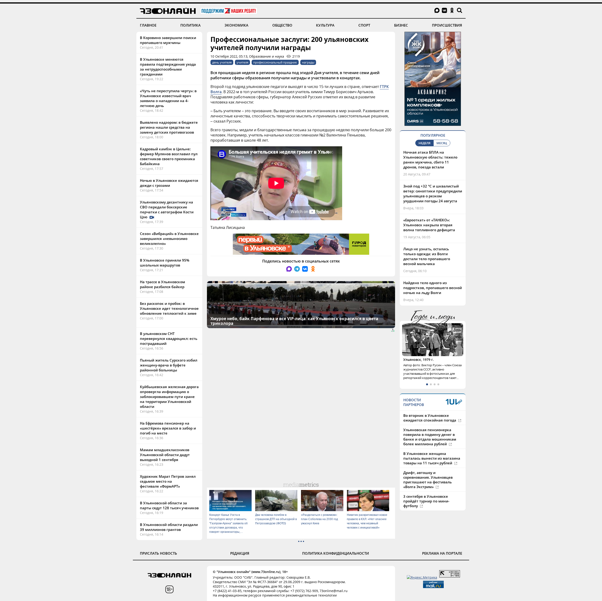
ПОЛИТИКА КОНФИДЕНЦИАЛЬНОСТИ (335, 553)
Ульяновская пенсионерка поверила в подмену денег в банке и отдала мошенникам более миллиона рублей (429, 436)
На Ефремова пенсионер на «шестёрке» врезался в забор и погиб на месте (168, 428)
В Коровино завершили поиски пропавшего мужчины (168, 40)
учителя (242, 62)
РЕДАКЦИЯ (239, 553)
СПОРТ (364, 25)
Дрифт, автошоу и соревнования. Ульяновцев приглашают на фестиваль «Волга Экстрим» (428, 479)
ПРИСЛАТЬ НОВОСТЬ (158, 553)
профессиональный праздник (275, 62)
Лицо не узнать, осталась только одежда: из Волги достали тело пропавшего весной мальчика (426, 256)
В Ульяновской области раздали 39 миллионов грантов (169, 527)
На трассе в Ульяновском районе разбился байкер (162, 284)
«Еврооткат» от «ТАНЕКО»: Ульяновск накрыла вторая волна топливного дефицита (429, 225)
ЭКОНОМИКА (236, 25)
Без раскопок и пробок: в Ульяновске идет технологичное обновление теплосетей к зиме (169, 308)
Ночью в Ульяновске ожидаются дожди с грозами (169, 183)
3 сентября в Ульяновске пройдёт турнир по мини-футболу (426, 501)
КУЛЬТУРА (325, 25)
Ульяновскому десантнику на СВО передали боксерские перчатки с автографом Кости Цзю (167, 209)
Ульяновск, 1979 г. (418, 359)
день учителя (222, 62)
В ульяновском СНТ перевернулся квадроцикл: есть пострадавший (168, 338)
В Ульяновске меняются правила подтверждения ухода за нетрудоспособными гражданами (168, 66)
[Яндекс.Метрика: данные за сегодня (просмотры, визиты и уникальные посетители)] (422, 577)
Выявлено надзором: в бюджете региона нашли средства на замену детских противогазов (169, 127)
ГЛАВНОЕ (148, 25)
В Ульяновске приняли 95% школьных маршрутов (164, 262)
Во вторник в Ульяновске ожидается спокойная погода (430, 417)
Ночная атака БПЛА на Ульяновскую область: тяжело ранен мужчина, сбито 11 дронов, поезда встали (430, 159)
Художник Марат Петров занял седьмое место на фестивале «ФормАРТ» (168, 481)
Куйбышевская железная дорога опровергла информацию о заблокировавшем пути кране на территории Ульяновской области (169, 396)
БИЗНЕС (401, 25)
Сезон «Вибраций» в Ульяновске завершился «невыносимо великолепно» (169, 238)
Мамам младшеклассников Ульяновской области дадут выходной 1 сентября (165, 454)
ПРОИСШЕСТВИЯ (447, 25)
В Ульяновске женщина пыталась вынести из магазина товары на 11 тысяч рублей (431, 458)
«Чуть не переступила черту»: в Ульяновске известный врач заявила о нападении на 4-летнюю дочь (168, 98)
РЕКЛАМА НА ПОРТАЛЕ (442, 553)
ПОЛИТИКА (190, 25)
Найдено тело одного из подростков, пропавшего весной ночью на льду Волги (432, 287)
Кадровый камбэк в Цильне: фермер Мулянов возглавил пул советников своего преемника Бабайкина (169, 156)
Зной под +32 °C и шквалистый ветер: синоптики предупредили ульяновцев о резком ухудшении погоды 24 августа (432, 193)
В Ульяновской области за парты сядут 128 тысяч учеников (169, 505)
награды (308, 62)
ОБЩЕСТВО (282, 25)
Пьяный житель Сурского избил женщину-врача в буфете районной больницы (168, 365)
